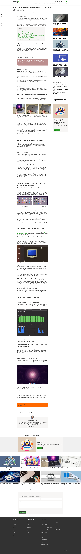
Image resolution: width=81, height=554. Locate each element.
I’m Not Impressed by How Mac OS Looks (25, 34)
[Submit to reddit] (2, 23)
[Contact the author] (27, 426)
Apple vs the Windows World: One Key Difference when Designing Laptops (8, 468)
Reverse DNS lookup (44, 529)
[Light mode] (66, 1)
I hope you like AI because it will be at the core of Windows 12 (70, 484)
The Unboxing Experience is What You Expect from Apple (27, 31)
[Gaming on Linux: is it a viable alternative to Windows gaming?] (60, 32)
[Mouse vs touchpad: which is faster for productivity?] (30, 476)
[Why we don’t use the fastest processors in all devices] (10, 476)
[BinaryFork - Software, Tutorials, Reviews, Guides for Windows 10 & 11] (24, 2)
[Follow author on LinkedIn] (35, 426)
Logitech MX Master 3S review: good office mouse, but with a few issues (60, 78)
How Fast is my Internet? (45, 524)
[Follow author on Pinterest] (37, 426)
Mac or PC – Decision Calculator (46, 521)
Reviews (56, 3)
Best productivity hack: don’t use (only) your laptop (50, 484)
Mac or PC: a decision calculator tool (60, 84)
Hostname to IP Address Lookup (46, 527)
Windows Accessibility (44, 544)
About (56, 519)
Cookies (56, 527)
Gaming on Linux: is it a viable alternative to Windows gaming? (59, 38)
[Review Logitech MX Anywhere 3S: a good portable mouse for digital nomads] (60, 18)
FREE (28, 521)
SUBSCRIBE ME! (56, 130)
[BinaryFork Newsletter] (64, 2)
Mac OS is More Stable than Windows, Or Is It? (26, 36)
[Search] (28, 489)
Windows (40, 3)
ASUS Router (43, 541)
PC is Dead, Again (44, 539)
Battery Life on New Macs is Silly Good (24, 38)
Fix (59, 3)
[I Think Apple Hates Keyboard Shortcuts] (71, 461)
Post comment (22, 512)
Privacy (28, 530)
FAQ (28, 532)
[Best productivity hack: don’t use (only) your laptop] (51, 476)
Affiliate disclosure (58, 526)
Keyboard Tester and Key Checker (46, 530)
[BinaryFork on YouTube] (58, 2)
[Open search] (40, 2)
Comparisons (29, 522)
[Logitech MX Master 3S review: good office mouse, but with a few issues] (60, 71)
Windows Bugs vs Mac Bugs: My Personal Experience (29, 468)
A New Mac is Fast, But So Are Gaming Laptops (26, 37)
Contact (56, 522)
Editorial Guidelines (58, 520)
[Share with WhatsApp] (2, 26)
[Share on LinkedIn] (2, 19)
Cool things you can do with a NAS (60, 97)
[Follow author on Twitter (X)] (31, 426)
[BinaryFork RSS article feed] (62, 2)
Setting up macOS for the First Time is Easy (25, 33)
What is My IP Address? (45, 522)
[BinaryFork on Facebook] (55, 2)
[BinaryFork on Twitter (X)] (53, 2)
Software (44, 3)
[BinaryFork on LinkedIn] (60, 2)
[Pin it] (2, 21)
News (14, 521)
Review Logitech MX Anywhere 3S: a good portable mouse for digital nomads (60, 24)
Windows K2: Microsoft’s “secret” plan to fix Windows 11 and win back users (60, 50)
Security (28, 529)
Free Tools (36, 3)
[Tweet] (2, 17)
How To (62, 3)
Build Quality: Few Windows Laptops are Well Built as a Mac (28, 32)
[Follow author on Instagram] (33, 426)
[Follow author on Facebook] (29, 426)
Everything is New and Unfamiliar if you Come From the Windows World (30, 39)
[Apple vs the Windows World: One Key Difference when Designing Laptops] (10, 461)
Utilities (28, 524)
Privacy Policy (57, 529)
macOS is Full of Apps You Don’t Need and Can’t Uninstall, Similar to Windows (31, 35)
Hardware (49, 3)
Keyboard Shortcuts (44, 542)
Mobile (14, 529)
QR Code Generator (44, 532)
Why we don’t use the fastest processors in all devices (9, 484)
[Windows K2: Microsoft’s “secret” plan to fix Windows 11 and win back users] (60, 44)
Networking (29, 527)
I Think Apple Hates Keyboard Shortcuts (32, 435)
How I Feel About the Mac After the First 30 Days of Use (50, 468)
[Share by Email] (2, 28)
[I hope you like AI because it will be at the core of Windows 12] (71, 476)
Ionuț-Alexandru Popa (19, 9)
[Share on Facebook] (2, 14)
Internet (53, 3)
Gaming (14, 532)
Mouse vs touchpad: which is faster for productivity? (29, 484)
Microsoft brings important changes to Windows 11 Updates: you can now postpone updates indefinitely (60, 64)
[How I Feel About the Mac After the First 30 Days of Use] (51, 461)
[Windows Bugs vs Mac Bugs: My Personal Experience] (30, 461)
